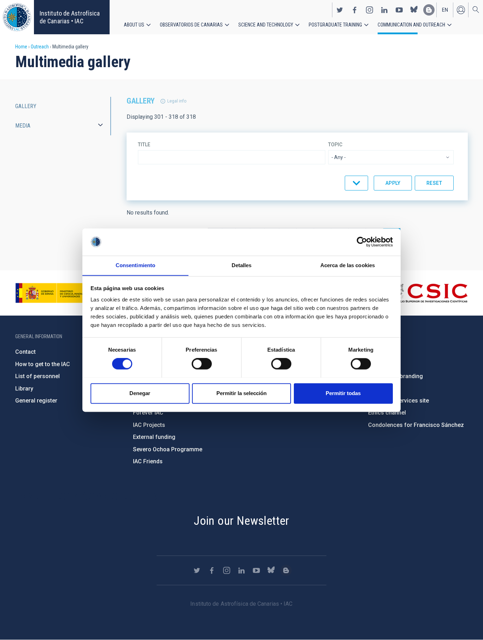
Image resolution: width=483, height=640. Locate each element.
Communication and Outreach (411, 25)
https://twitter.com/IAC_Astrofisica (339, 9)
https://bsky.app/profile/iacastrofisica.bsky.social (414, 9)
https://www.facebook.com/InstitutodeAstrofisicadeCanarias (354, 9)
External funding (154, 437)
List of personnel (37, 376)
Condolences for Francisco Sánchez (416, 425)
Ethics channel (387, 412)
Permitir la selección (241, 393)
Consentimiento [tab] (135, 265)
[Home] (17, 17)
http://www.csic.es (429, 293)
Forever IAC (148, 412)
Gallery (25, 106)
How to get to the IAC (42, 364)
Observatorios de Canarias (191, 25)
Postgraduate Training (335, 25)
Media (22, 125)
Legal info (176, 101)
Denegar (139, 393)
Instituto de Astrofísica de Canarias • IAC (70, 17)
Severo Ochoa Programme (167, 449)
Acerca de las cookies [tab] (347, 265)
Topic (335, 144)
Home (21, 46)
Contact (25, 351)
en (445, 10)
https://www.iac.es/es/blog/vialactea (428, 9)
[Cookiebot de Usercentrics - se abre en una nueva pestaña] (362, 241)
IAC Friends (148, 461)
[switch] (202, 363)
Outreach (40, 46)
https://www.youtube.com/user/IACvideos (399, 9)
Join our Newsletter (241, 520)
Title (144, 144)
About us (134, 25)
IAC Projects (149, 425)
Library (24, 388)
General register (36, 400)
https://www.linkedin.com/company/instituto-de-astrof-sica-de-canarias (384, 9)
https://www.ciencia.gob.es (54, 293)
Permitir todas (343, 393)
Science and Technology (265, 25)
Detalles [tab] (242, 265)
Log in (460, 9)
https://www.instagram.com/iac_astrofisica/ (369, 9)
